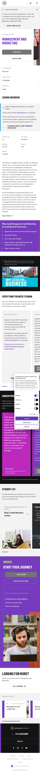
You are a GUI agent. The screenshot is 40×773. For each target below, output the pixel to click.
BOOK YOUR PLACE (14, 26)
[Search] (37, 3)
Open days (17, 52)
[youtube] (26, 748)
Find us (20, 741)
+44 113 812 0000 (21, 734)
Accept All (26, 418)
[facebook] (13, 748)
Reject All (26, 426)
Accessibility (13, 755)
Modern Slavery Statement (13, 759)
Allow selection (27, 422)
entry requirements (19, 113)
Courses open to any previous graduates (19, 127)
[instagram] (18, 748)
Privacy (28, 755)
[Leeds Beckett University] (12, 3)
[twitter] (22, 748)
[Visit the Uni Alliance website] (12, 766)
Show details (32, 414)
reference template (11, 340)
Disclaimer (21, 755)
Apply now (16, 58)
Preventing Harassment (27, 759)
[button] (37, 9)
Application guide (21, 581)
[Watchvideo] (20, 277)
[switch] (36, 400)
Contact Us (20, 762)
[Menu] (30, 3)
